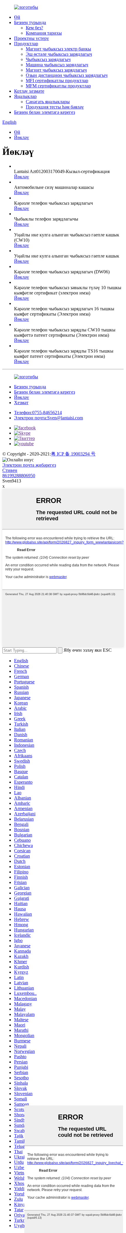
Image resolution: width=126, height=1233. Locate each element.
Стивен (9, 470)
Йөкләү (21, 137)
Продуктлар (26, 43)
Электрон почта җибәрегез (29, 465)
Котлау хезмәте (29, 91)
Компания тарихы (44, 33)
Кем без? (34, 27)
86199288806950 (18, 475)
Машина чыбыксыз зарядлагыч (57, 64)
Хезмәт (21, 402)
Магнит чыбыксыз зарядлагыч (56, 69)
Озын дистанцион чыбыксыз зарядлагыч (67, 75)
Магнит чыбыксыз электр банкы (58, 48)
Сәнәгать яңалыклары (48, 101)
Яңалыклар (25, 96)
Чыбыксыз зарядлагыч (48, 59)
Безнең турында (30, 22)
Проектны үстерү (31, 38)
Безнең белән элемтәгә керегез (44, 112)
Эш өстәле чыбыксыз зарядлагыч (59, 54)
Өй (17, 17)
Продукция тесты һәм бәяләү (55, 106)
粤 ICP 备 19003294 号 (73, 453)
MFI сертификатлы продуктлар (57, 80)
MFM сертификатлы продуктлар (58, 85)
